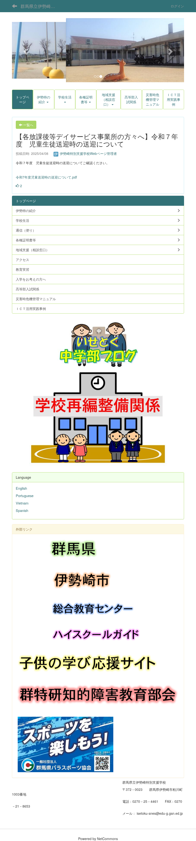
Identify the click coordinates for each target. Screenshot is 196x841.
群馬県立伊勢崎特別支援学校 (41, 6)
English (21, 488)
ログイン (177, 6)
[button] (25, 50)
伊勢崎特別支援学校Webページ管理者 (88, 153)
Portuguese (24, 495)
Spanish (22, 510)
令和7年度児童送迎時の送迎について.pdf (46, 177)
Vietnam (22, 502)
